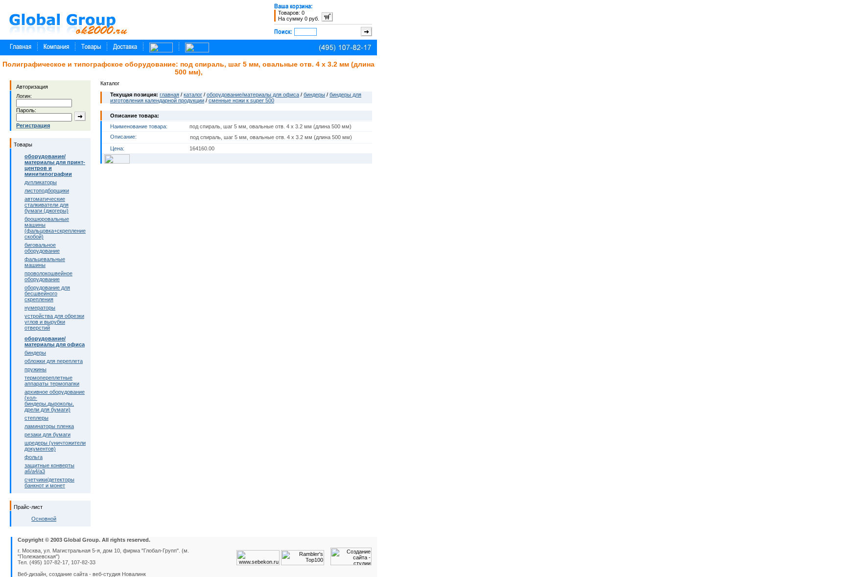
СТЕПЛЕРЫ (36, 418)
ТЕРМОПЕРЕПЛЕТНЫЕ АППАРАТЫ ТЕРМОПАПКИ (51, 380)
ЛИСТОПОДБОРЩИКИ (46, 190)
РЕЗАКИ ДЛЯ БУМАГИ (47, 434)
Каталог (193, 94)
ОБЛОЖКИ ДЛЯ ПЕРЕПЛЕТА (53, 361)
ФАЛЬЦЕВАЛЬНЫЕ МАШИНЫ (44, 262)
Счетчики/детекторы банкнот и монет (49, 482)
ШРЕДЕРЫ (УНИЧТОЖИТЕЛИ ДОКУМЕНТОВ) (55, 446)
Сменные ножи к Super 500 (241, 100)
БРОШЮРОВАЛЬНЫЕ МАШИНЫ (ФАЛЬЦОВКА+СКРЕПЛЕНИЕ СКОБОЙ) (55, 228)
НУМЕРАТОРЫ (39, 308)
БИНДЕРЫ (35, 353)
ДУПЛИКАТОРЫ (40, 182)
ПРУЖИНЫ (35, 369)
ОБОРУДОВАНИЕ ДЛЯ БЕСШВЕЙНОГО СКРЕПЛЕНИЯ (47, 293)
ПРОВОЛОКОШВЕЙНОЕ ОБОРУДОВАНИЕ (48, 276)
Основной (43, 519)
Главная (169, 94)
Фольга (33, 457)
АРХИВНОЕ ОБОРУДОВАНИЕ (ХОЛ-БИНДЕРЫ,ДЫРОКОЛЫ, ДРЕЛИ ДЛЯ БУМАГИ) (54, 400)
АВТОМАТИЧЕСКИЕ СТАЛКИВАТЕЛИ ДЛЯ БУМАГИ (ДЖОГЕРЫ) (46, 205)
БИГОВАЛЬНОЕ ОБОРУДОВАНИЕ (42, 248)
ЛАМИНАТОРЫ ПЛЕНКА (49, 426)
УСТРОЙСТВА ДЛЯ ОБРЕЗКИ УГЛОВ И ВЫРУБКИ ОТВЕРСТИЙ (54, 322)
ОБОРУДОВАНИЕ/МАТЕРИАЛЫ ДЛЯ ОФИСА (253, 94)
